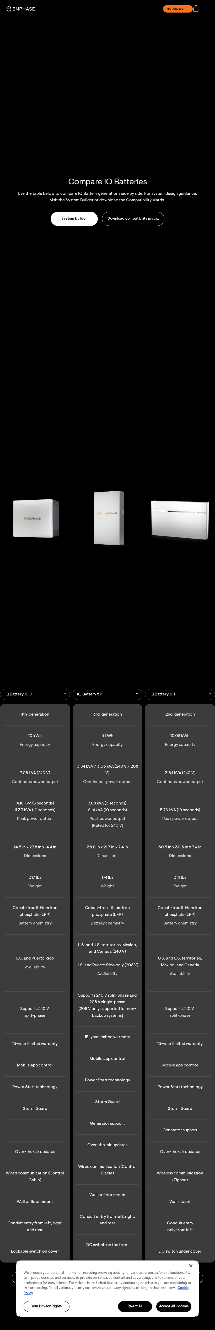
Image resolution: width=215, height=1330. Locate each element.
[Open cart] (197, 9)
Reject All (135, 1306)
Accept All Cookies (174, 1306)
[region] (107, 1288)
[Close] (191, 1265)
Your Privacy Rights (46, 1306)
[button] (207, 9)
